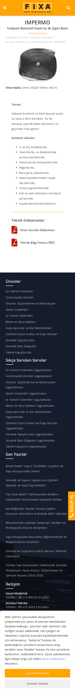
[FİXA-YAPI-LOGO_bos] (37, 4)
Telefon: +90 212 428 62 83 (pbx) (27, 607)
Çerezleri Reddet (37, 683)
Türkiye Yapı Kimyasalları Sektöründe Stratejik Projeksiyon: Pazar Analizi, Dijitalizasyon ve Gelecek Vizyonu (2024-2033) (36, 570)
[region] (37, 651)
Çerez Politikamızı (53, 659)
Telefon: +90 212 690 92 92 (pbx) (27, 597)
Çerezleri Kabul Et (37, 673)
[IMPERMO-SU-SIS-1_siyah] (37, 49)
